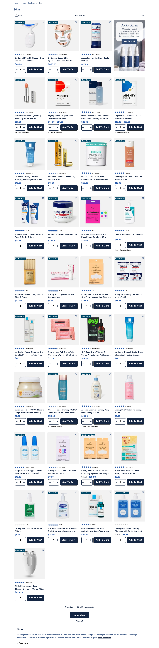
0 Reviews (29, 525)
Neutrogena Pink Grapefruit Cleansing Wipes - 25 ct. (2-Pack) (61, 353)
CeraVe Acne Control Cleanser (129, 234)
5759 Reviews (63, 112)
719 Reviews (62, 525)
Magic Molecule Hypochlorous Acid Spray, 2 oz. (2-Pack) (28, 472)
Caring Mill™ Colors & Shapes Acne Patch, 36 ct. (62, 472)
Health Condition (28, 3)
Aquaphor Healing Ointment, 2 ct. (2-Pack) (128, 295)
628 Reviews (129, 173)
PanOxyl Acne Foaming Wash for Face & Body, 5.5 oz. (29, 235)
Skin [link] (40, 3)
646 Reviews (96, 525)
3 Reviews (128, 406)
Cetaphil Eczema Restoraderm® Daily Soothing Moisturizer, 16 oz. (63, 530)
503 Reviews (29, 348)
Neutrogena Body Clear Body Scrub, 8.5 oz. (128, 178)
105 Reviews (62, 348)
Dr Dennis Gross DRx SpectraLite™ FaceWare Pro (60, 59)
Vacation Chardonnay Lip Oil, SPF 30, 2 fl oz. (61, 178)
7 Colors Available (22, 133)
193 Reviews (129, 348)
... (22, 643)
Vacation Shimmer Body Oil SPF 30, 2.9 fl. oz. (29, 295)
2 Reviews (28, 54)
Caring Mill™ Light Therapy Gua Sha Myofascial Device (29, 59)
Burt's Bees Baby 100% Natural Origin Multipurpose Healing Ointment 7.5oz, (29, 411)
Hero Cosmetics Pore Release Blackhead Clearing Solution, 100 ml (95, 117)
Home (16, 3)
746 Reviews (96, 112)
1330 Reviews (63, 54)
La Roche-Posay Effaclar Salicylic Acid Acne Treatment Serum (95, 530)
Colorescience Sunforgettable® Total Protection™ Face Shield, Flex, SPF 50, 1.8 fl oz (62, 411)
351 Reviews (29, 291)
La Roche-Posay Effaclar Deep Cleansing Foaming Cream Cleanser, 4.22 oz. (129, 353)
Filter (20, 16)
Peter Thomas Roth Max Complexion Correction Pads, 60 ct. (94, 178)
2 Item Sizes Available (123, 250)
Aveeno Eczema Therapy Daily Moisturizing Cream (95, 411)
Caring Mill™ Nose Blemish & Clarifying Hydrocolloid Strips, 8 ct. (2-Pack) (96, 472)
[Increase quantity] (24, 70)
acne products (104, 638)
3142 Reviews (96, 406)
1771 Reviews (129, 112)
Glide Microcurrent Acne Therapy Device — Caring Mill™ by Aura (29, 587)
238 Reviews (62, 406)
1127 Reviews (29, 406)
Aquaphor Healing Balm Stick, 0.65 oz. (95, 59)
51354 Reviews (129, 467)
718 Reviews (29, 112)
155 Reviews (96, 173)
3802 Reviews (30, 467)
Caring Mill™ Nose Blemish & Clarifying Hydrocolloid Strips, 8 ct (96, 296)
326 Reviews (29, 173)
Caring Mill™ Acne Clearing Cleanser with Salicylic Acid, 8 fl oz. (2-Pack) (128, 530)
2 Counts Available (55, 133)
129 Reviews (95, 231)
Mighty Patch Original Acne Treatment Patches (60, 117)
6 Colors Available (55, 427)
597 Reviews (129, 231)
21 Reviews (29, 582)
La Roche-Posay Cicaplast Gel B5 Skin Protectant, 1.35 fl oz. (29, 353)
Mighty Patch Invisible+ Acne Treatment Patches (128, 117)
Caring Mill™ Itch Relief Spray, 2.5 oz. (28, 529)
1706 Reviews (96, 54)
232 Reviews (62, 173)
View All (79, 621)
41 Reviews (128, 291)
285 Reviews (96, 348)
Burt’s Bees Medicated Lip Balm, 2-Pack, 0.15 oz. (127, 472)
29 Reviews (62, 291)
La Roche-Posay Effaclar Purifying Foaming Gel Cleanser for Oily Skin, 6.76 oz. (29, 178)
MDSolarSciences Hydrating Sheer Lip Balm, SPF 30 (28, 117)
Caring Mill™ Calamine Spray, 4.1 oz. (128, 411)
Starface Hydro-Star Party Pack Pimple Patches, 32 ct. (94, 235)
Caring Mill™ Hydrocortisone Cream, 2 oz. (61, 295)
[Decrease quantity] (16, 70)
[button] (29, 35)
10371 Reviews (30, 231)
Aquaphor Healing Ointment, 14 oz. (62, 235)
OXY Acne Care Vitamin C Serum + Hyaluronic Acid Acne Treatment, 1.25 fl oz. (95, 353)
